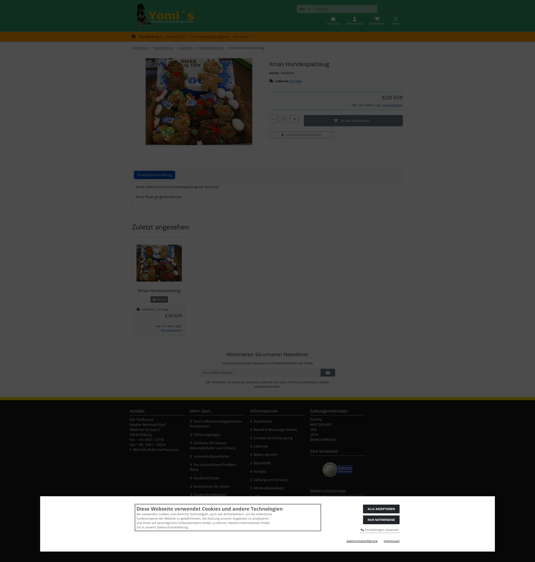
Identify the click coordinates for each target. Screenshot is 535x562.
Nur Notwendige (381, 520)
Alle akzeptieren (381, 509)
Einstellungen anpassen (381, 530)
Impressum (392, 541)
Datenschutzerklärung (362, 541)
